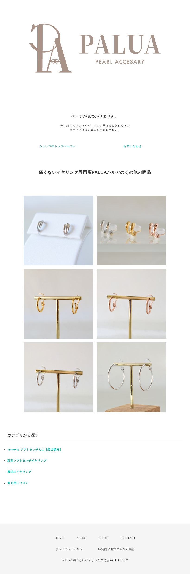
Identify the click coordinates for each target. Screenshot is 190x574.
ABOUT (81, 538)
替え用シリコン (17, 483)
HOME (59, 538)
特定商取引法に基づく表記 (116, 549)
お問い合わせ (133, 146)
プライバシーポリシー (71, 549)
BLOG (104, 538)
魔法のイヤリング (19, 471)
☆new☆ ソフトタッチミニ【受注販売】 (35, 449)
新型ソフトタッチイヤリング (27, 460)
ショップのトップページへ (57, 146)
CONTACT (128, 538)
